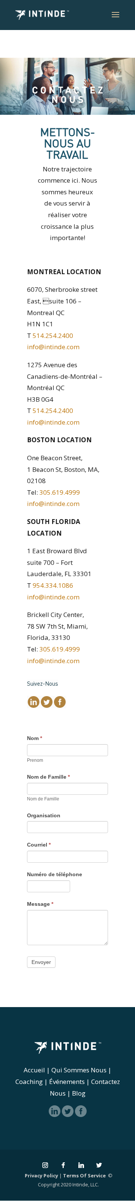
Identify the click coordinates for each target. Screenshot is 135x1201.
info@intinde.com (53, 346)
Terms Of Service (84, 1175)
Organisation (43, 815)
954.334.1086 (53, 585)
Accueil (34, 1070)
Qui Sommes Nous (78, 1070)
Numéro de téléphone (54, 874)
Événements (67, 1081)
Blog (79, 1093)
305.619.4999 (59, 492)
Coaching (29, 1081)
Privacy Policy (41, 1175)
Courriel (39, 845)
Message (40, 904)
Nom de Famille (48, 777)
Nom (34, 738)
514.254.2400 (53, 335)
